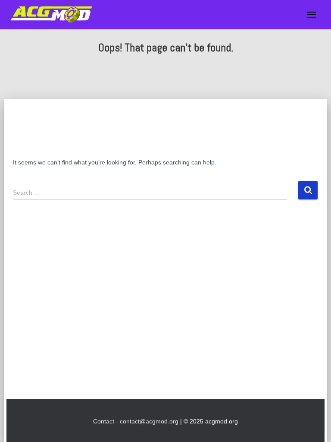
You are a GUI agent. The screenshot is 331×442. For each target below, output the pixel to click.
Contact (103, 421)
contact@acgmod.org (149, 421)
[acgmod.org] (54, 14)
